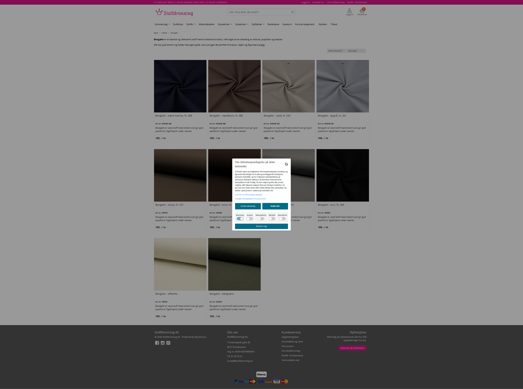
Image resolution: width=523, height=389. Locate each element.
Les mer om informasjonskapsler (248, 195)
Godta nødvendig (248, 206)
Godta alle (275, 206)
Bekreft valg (261, 226)
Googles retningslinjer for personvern (250, 199)
